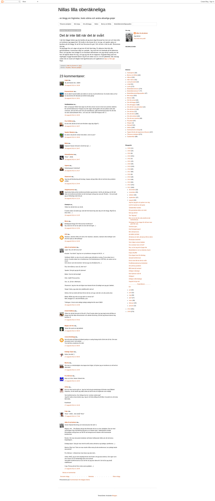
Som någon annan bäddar (137, 242)
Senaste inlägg (64, 476)
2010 (129, 309)
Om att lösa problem (135, 266)
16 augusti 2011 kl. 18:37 (72, 126)
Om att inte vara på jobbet (135, 107)
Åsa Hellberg (69, 121)
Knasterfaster (69, 91)
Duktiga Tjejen (69, 352)
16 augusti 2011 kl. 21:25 (72, 215)
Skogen (129, 123)
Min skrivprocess (134, 232)
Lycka (129, 86)
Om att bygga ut (132, 105)
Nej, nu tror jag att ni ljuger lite (138, 247)
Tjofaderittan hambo (135, 207)
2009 (129, 311)
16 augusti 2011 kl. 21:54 (72, 228)
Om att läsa (130, 111)
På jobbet (68, 67)
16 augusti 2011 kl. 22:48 (72, 305)
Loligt (128, 84)
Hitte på (129, 77)
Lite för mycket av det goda (137, 205)
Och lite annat (131, 100)
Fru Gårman (68, 376)
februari (131, 303)
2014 (129, 179)
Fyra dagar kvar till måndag (137, 255)
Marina (67, 363)
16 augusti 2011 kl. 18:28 (72, 85)
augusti (131, 200)
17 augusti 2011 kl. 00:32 (72, 320)
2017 (129, 171)
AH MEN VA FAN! (134, 234)
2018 (129, 169)
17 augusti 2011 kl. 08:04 (72, 331)
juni (130, 292)
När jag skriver (133, 213)
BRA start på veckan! (135, 268)
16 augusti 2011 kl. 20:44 (72, 183)
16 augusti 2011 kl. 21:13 (72, 198)
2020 (129, 164)
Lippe (66, 80)
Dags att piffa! (133, 253)
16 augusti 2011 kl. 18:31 (72, 98)
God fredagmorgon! (135, 229)
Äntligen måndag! (134, 271)
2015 (129, 177)
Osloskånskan (69, 154)
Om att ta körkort (132, 116)
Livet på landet (131, 82)
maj (130, 295)
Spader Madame (70, 132)
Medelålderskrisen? (133, 91)
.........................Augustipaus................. (139, 284)
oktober (131, 195)
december (132, 189)
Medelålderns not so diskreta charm (139, 250)
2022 (129, 158)
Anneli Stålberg (69, 311)
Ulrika (66, 387)
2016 (129, 174)
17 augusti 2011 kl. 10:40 (72, 370)
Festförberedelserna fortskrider (138, 263)
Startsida (91, 476)
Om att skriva (131, 114)
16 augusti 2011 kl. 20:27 (72, 170)
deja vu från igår (109, 59)
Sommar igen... (133, 226)
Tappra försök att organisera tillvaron (138, 132)
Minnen (129, 98)
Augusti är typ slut (134, 281)
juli (130, 290)
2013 (129, 182)
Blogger (114, 495)
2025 (129, 151)
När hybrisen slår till (135, 273)
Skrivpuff (129, 125)
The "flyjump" (133, 215)
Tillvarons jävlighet (65, 24)
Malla (66, 143)
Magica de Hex (69, 326)
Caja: (66, 411)
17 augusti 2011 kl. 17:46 (72, 416)
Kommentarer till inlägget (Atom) (80, 480)
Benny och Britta (106, 24)
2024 (129, 153)
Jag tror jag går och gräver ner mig (139, 202)
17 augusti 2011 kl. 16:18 (72, 405)
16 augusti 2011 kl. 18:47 (72, 148)
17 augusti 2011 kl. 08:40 (72, 357)
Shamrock (68, 176)
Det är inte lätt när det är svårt (138, 260)
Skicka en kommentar (68, 472)
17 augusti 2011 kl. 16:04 (72, 381)
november (132, 192)
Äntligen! (131, 276)
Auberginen (130, 73)
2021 (129, 161)
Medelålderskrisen (132, 89)
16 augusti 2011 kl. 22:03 (72, 241)
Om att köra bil (131, 109)
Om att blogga (87, 24)
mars (130, 300)
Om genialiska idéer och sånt (137, 210)
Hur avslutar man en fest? (136, 245)
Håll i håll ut (130, 79)
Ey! (130, 286)
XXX (66, 234)
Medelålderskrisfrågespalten (122, 24)
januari (131, 306)
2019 (129, 166)
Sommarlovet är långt (133, 130)
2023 (129, 156)
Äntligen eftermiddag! (135, 279)
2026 (129, 148)
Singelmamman (70, 189)
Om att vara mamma (133, 118)
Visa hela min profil (139, 38)
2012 (129, 185)
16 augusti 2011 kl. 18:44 (72, 137)
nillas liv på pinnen (70, 247)
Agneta (67, 165)
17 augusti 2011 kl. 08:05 (72, 346)
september (132, 197)
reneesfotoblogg (70, 337)
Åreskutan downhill (134, 239)
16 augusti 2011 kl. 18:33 (72, 115)
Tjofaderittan (131, 136)
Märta (66, 221)
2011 (129, 187)
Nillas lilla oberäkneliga (81, 9)
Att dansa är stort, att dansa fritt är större (141, 237)
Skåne (96, 24)
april (130, 298)
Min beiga (77, 24)
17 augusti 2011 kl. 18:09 (72, 468)
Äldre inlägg (116, 476)
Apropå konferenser (135, 258)
